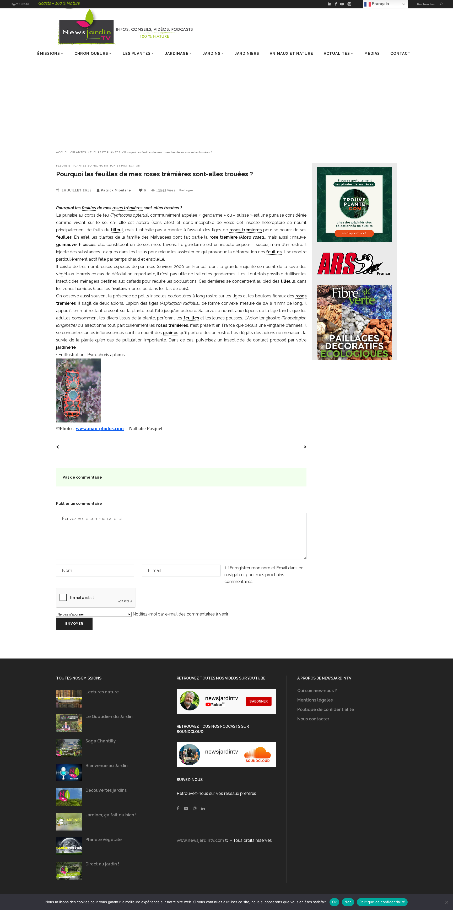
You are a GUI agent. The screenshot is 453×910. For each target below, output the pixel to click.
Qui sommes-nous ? (317, 690)
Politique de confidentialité (325, 709)
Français (380, 4)
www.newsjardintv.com (200, 840)
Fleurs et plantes (105, 152)
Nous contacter (313, 718)
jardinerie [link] (66, 347)
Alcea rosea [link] (252, 237)
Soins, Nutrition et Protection (114, 165)
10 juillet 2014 (77, 190)
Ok (334, 902)
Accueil (62, 152)
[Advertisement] (226, 101)
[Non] (446, 902)
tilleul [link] (117, 229)
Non (348, 902)
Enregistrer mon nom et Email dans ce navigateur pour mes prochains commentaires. (263, 574)
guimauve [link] (66, 244)
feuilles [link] (89, 207)
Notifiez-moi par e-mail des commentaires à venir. (180, 614)
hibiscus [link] (87, 244)
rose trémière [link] (223, 237)
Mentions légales (315, 700)
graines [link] (170, 332)
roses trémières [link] (127, 207)
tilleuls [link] (288, 281)
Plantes (79, 152)
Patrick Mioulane (116, 190)
